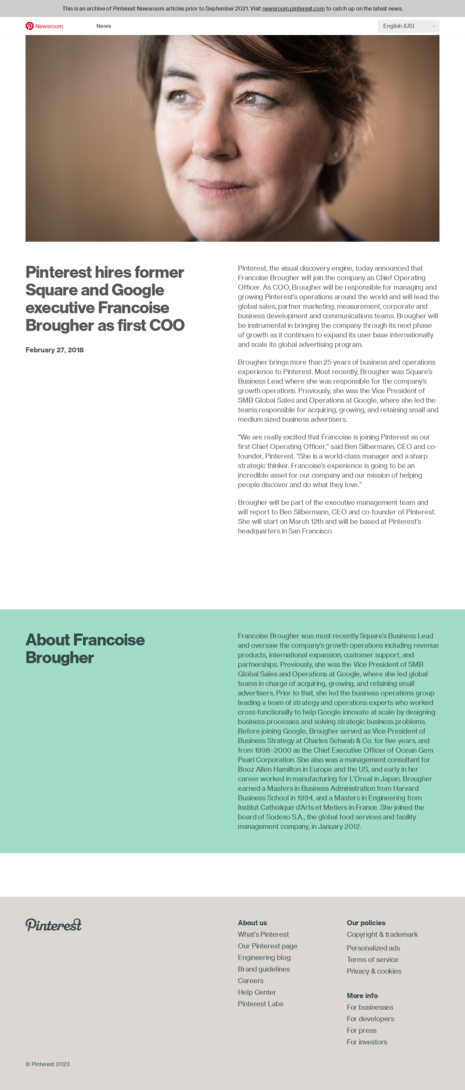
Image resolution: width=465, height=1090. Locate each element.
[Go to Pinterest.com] (54, 924)
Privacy (358, 971)
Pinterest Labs (260, 1003)
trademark (401, 934)
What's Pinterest (263, 934)
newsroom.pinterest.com (293, 8)
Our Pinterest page (268, 946)
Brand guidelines (264, 969)
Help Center (257, 992)
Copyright (362, 934)
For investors (367, 1042)
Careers (250, 980)
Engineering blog (264, 957)
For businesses (370, 1007)
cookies (389, 971)
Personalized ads (373, 948)
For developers (371, 1018)
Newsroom (49, 26)
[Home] (30, 25)
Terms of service (373, 959)
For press (361, 1030)
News (103, 25)
